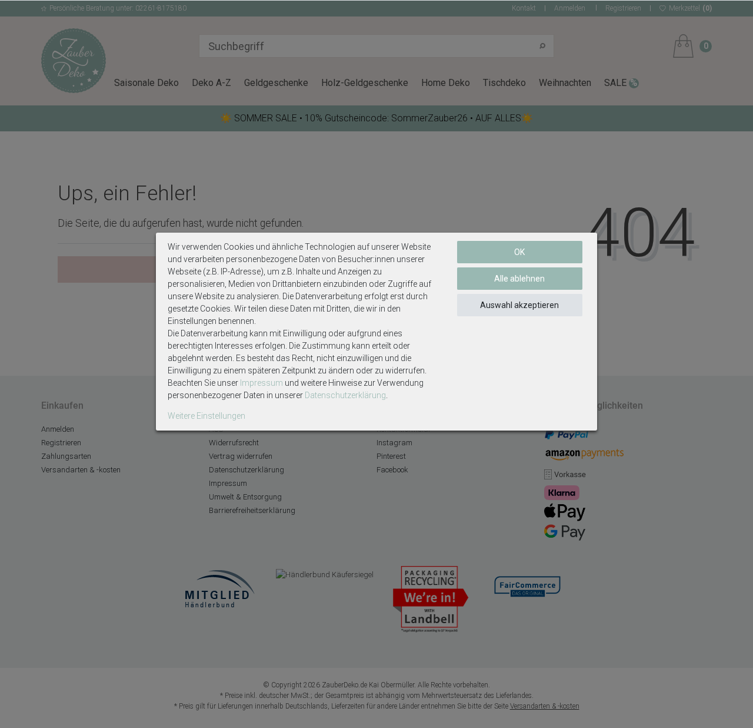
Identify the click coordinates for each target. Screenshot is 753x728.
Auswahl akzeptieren (519, 305)
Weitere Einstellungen (206, 416)
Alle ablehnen (519, 278)
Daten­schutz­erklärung (345, 395)
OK (519, 252)
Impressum (261, 383)
